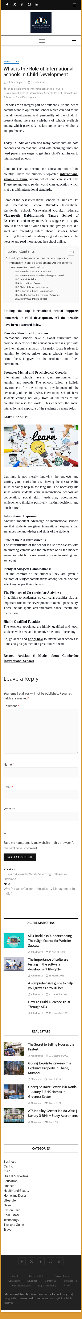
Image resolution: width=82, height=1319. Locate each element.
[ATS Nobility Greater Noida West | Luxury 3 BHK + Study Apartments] (14, 1115)
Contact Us (14, 1280)
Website (9, 809)
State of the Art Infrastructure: (35, 287)
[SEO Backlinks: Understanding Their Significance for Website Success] (14, 940)
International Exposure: (32, 283)
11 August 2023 (56, 951)
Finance (9, 1186)
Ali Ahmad (35, 1079)
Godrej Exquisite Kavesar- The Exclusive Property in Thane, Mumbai (49, 1068)
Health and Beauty (16, 1190)
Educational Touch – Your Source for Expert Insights (38, 1294)
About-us (16, 1276)
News (7, 1205)
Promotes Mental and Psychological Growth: (42, 275)
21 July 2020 (38, 82)
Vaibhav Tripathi (15, 82)
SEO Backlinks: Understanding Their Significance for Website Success (50, 941)
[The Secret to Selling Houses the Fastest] (14, 1049)
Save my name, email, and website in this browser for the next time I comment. (40, 845)
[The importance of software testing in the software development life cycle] (14, 964)
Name (9, 764)
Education (11, 61)
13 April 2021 (54, 1079)
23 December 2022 (58, 1055)
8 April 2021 (53, 1122)
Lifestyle (10, 1200)
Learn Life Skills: (28, 279)
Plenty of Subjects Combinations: (37, 290)
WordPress (42, 1298)
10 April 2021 (54, 1103)
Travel (8, 1229)
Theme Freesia (26, 1298)
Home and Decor (15, 1195)
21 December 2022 (58, 994)
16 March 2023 (56, 975)
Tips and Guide (14, 1224)
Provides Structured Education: (35, 271)
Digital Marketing (16, 1176)
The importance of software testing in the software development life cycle (48, 964)
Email (8, 787)
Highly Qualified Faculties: (33, 298)
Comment (11, 706)
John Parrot (36, 951)
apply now (35, 639)
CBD (7, 1171)
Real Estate (12, 1215)
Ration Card (12, 1210)
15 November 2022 (58, 1013)
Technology (11, 1220)
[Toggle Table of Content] (69, 252)
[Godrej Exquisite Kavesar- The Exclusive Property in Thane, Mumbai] (14, 1068)
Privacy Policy (62, 1276)
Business (10, 1161)
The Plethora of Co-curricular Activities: (40, 295)
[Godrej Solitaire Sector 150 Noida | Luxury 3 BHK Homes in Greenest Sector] (14, 1091)
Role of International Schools (36, 92)
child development (18, 88)
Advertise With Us (38, 1276)
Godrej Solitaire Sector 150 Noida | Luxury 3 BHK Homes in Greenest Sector (52, 1092)
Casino (8, 1166)
